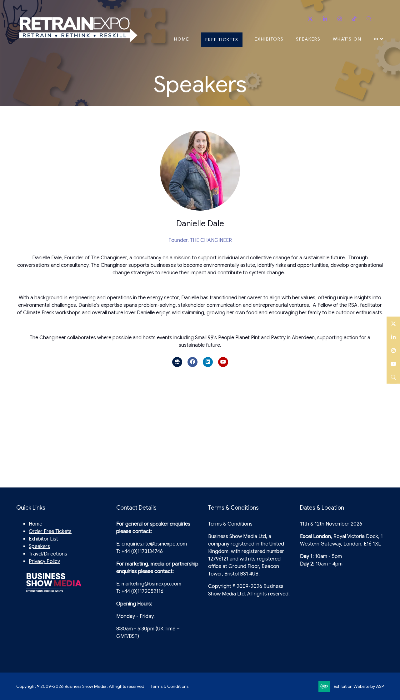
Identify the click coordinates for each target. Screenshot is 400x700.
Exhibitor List (43, 539)
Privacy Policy (44, 561)
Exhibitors (269, 39)
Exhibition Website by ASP (359, 686)
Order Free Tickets (50, 531)
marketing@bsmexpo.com (151, 584)
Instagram (339, 19)
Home (181, 39)
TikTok (354, 19)
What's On (347, 39)
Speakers (308, 39)
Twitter (310, 19)
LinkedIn (393, 336)
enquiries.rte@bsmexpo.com (154, 544)
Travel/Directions (48, 554)
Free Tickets (221, 39)
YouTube (393, 363)
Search (369, 19)
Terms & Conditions (230, 524)
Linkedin (325, 19)
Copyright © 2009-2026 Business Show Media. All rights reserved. (81, 686)
